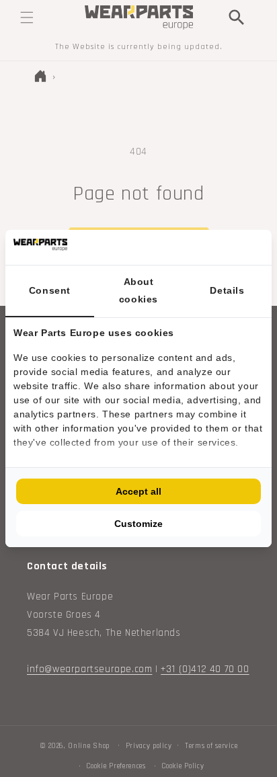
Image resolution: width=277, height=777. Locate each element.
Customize (138, 523)
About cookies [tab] (138, 290)
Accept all (138, 491)
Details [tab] (227, 290)
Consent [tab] (50, 290)
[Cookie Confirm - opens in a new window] (260, 248)
